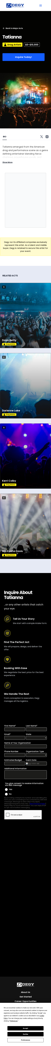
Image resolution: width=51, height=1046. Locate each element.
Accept (25, 1028)
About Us (25, 992)
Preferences (25, 1040)
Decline (25, 1034)
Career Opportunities (25, 1001)
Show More (7, 162)
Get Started (26, 996)
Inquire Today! (23, 57)
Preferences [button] (14, 1021)
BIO (4, 136)
